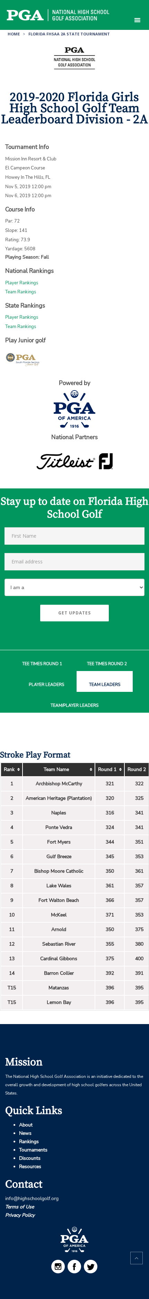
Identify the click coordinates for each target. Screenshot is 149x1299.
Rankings (29, 1141)
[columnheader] (12, 770)
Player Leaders (46, 684)
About (26, 1125)
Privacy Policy (20, 1215)
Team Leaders (104, 684)
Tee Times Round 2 (107, 664)
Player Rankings (21, 283)
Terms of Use (19, 1207)
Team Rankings (20, 292)
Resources (30, 1166)
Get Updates (74, 613)
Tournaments (33, 1150)
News (25, 1133)
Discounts (30, 1158)
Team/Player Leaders (74, 705)
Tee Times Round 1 (42, 664)
